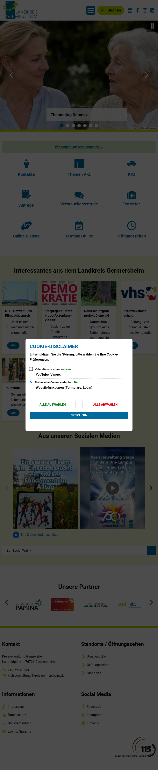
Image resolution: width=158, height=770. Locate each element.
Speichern (79, 415)
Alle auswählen (53, 404)
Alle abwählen (105, 404)
